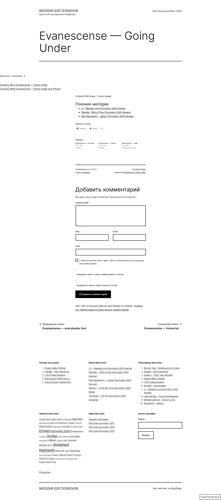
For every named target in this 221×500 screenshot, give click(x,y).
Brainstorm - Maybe (153, 403)
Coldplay (71, 423)
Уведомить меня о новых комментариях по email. (100, 274)
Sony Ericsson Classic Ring (58, 382)
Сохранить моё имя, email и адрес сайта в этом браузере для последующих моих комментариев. (111, 262)
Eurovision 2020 (60, 430)
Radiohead (75, 451)
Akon (59, 419)
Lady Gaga (42, 440)
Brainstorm (62, 423)
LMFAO (65, 440)
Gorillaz (52, 436)
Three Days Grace (60, 458)
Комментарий (82, 202)
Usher (76, 458)
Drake (80, 426)
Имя (78, 231)
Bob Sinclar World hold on (57, 378)
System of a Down (46, 458)
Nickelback (61, 445)
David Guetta (45, 426)
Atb (64, 419)
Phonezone (44, 472)
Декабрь (42, 462)
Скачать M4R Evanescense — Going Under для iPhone (30, 88)
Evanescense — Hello (130, 143)
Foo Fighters (42, 436)
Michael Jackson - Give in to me (159, 400)
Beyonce (68, 419)
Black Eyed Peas (44, 423)
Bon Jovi (54, 423)
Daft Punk (78, 423)
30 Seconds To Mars (48, 419)
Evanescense (128, 172)
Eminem (44, 431)
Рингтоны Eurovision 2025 (102, 431)
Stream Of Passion (74, 455)
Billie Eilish (77, 419)
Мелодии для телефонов (58, 10)
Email (116, 231)
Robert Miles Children (55, 368)
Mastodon (72, 440)
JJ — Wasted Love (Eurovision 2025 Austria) (110, 368)
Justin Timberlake (63, 436)
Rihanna (56, 455)
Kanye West (75, 436)
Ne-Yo (50, 445)
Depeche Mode (57, 426)
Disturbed (66, 426)
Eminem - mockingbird (155, 386)
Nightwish (47, 450)
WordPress (176, 488)
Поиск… (142, 419)
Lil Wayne (51, 440)
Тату (54, 462)
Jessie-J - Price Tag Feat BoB (158, 375)
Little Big (59, 440)
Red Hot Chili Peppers (45, 455)
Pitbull (67, 451)
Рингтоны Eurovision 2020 (167, 11)
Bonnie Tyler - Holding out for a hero (162, 368)
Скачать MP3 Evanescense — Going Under (24, 85)
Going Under (140, 172)
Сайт (77, 245)
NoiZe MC (60, 451)
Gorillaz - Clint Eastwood (57, 371)
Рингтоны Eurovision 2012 (101, 423)
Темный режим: (207, 497)
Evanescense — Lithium (107, 143)
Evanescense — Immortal (84, 143)
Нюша (48, 462)
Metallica (43, 445)
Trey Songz (69, 458)
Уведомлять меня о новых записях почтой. (97, 285)
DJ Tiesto (74, 426)
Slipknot (62, 455)
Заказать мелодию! (98, 419)
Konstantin (85, 172)
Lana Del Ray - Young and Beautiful (161, 396)
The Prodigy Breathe (55, 375)
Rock (143, 169)
